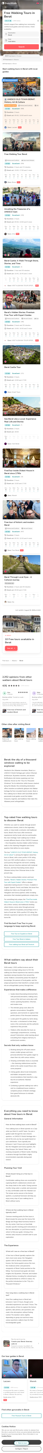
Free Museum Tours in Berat (21, 1416)
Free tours (5, 661)
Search (21, 47)
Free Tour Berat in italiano (21, 939)
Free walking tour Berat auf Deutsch (21, 944)
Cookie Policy (6, 1436)
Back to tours (22, 1443)
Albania (14, 661)
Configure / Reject (21, 1449)
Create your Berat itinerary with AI (21, 1342)
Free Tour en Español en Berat (21, 934)
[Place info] (38, 21)
